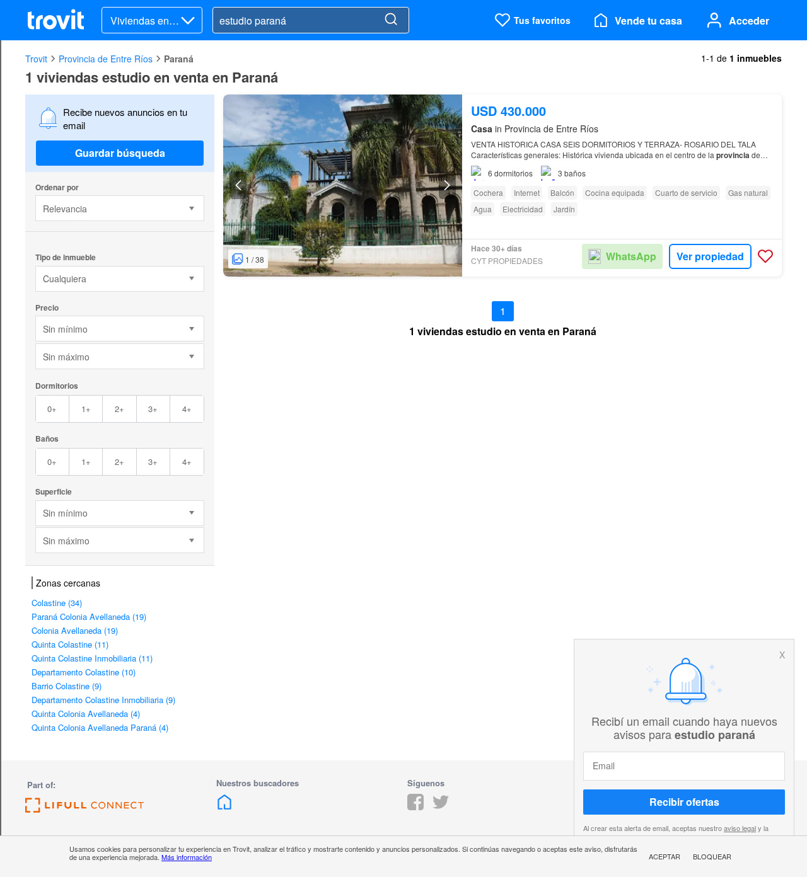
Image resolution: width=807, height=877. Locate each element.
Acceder (749, 20)
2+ (119, 409)
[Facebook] (415, 806)
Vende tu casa (648, 20)
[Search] (390, 20)
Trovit (36, 58)
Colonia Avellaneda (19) (75, 630)
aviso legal (740, 828)
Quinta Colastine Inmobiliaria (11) (92, 658)
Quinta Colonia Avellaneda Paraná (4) (100, 727)
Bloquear (712, 856)
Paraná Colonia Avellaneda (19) (89, 616)
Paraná (179, 58)
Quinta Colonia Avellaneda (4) (86, 713)
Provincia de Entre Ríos (106, 58)
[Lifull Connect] (84, 808)
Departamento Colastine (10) (84, 672)
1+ (86, 409)
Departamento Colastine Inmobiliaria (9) (103, 700)
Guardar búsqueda (120, 153)
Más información (186, 857)
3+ (153, 409)
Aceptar (664, 856)
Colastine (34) (57, 603)
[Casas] (224, 806)
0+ (52, 409)
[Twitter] (441, 806)
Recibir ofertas (684, 801)
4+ (187, 409)
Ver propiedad (710, 256)
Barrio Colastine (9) (67, 686)
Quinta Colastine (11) (70, 644)
